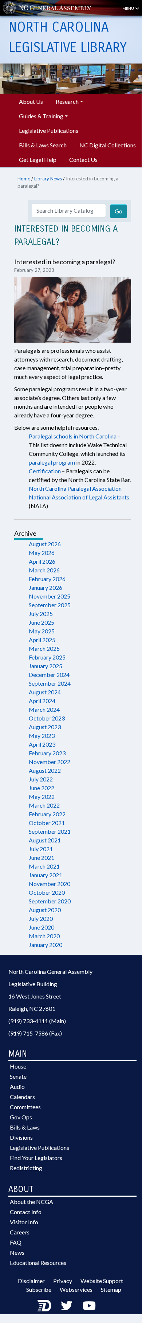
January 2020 (45, 944)
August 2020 (45, 909)
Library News (48, 178)
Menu (128, 8)
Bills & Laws (25, 1127)
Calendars (22, 1096)
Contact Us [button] (83, 159)
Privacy (62, 1280)
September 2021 (50, 831)
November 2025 (49, 596)
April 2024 (42, 700)
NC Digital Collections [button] (107, 145)
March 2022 (44, 805)
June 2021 (41, 857)
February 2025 (47, 657)
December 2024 (49, 674)
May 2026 (42, 552)
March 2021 (44, 866)
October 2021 (47, 822)
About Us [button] (31, 101)
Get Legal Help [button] (37, 159)
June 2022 (41, 787)
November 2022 (49, 761)
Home (23, 178)
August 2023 (45, 726)
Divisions (21, 1137)
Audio (17, 1086)
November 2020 (49, 883)
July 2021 (41, 848)
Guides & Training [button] (41, 116)
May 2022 (42, 796)
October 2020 (47, 892)
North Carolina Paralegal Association (75, 488)
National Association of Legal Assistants (79, 497)
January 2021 (45, 874)
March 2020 (44, 935)
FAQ (15, 1242)
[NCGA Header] (55, 8)
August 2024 (45, 692)
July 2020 (41, 918)
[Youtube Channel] (89, 1305)
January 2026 (45, 587)
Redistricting (26, 1167)
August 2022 (45, 770)
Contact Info (26, 1211)
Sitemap (111, 1289)
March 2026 (44, 570)
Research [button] (67, 101)
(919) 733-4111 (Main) (37, 1020)
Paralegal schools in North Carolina (73, 436)
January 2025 (45, 665)
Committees (25, 1106)
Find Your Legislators (36, 1157)
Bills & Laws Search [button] (43, 145)
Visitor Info (24, 1221)
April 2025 (42, 639)
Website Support (101, 1280)
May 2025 (42, 631)
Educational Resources (38, 1262)
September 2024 (50, 683)
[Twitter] (66, 1305)
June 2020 (41, 927)
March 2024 (44, 709)
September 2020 (50, 901)
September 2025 (50, 604)
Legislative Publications (39, 1147)
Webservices (76, 1289)
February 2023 (47, 753)
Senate (18, 1076)
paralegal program (52, 462)
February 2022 (47, 813)
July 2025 (41, 613)
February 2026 (47, 578)
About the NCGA (31, 1201)
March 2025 (44, 648)
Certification (45, 470)
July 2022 (41, 779)
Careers (19, 1232)
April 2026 (42, 561)
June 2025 (41, 622)
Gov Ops (21, 1117)
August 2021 (45, 840)
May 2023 (42, 735)
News (17, 1252)
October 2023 (47, 718)
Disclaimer (31, 1280)
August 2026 (45, 543)
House (18, 1066)
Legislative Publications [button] (48, 130)
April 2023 (42, 744)
